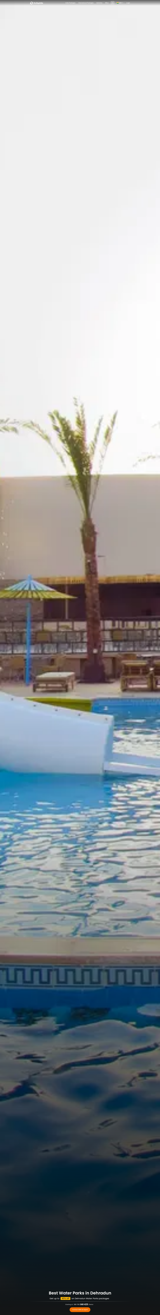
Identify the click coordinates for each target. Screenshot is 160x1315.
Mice (107, 3)
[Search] (112, 3)
